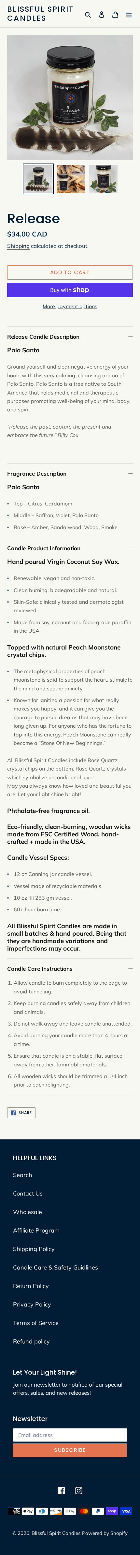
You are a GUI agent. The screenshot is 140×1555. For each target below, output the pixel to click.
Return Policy (31, 1286)
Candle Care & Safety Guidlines (55, 1267)
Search (22, 1175)
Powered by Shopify (105, 1533)
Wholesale (27, 1212)
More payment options (70, 306)
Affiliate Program (36, 1230)
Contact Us (28, 1193)
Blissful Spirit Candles (40, 14)
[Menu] (129, 13)
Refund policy (31, 1341)
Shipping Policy (34, 1249)
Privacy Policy (32, 1304)
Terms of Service (36, 1323)
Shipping (18, 245)
